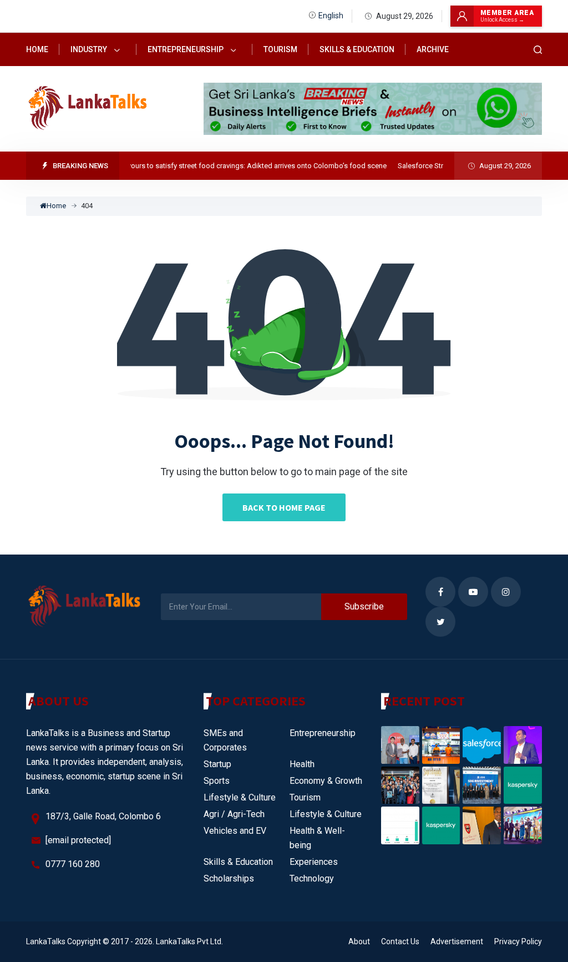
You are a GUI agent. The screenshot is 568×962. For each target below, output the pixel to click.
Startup (217, 764)
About (359, 941)
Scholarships (229, 878)
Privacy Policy (518, 941)
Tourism (280, 49)
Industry (89, 49)
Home (37, 49)
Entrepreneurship (186, 49)
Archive (433, 49)
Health (302, 764)
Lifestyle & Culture (240, 797)
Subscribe (364, 606)
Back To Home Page (284, 507)
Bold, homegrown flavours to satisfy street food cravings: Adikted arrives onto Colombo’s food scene (214, 166)
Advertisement (456, 941)
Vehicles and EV (235, 830)
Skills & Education (357, 49)
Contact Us (400, 941)
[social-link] (440, 592)
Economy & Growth (326, 780)
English (330, 15)
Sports (217, 780)
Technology (312, 878)
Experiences (314, 862)
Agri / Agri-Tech (234, 814)
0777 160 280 (72, 864)
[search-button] (538, 49)
